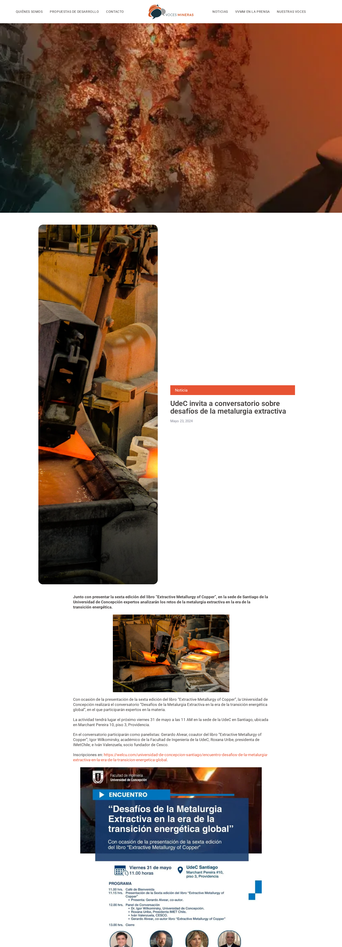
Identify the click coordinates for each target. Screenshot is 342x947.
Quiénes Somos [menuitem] (29, 11)
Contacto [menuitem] (115, 11)
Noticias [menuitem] (220, 11)
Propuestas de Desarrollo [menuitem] (74, 11)
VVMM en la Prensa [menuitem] (252, 11)
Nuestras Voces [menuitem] (291, 11)
